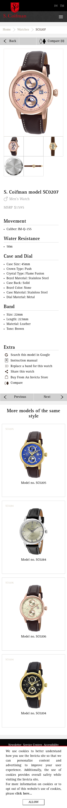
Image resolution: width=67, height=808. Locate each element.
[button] (14, 146)
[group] (33, 460)
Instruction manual (24, 360)
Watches (23, 29)
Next (47, 397)
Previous (20, 397)
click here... (23, 793)
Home (7, 29)
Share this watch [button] (22, 371)
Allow (33, 802)
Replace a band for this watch (31, 366)
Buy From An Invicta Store (29, 377)
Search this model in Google (30, 355)
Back (12, 41)
